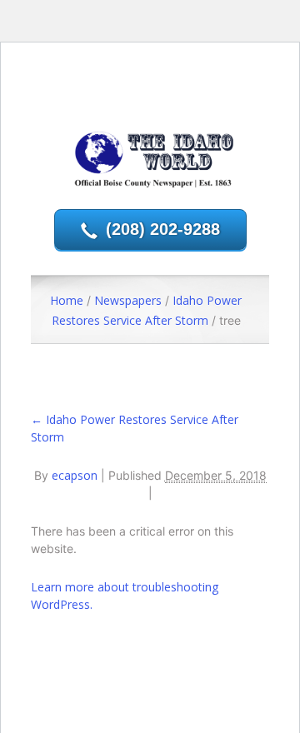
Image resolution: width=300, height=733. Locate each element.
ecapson (75, 475)
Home (66, 300)
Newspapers (128, 300)
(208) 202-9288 (163, 229)
